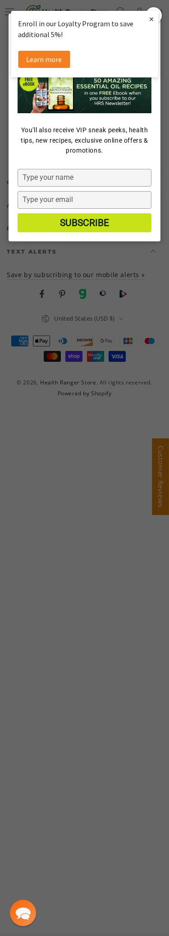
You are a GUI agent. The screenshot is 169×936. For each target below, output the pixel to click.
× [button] (151, 18)
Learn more (44, 59)
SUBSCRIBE (84, 222)
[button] (23, 913)
